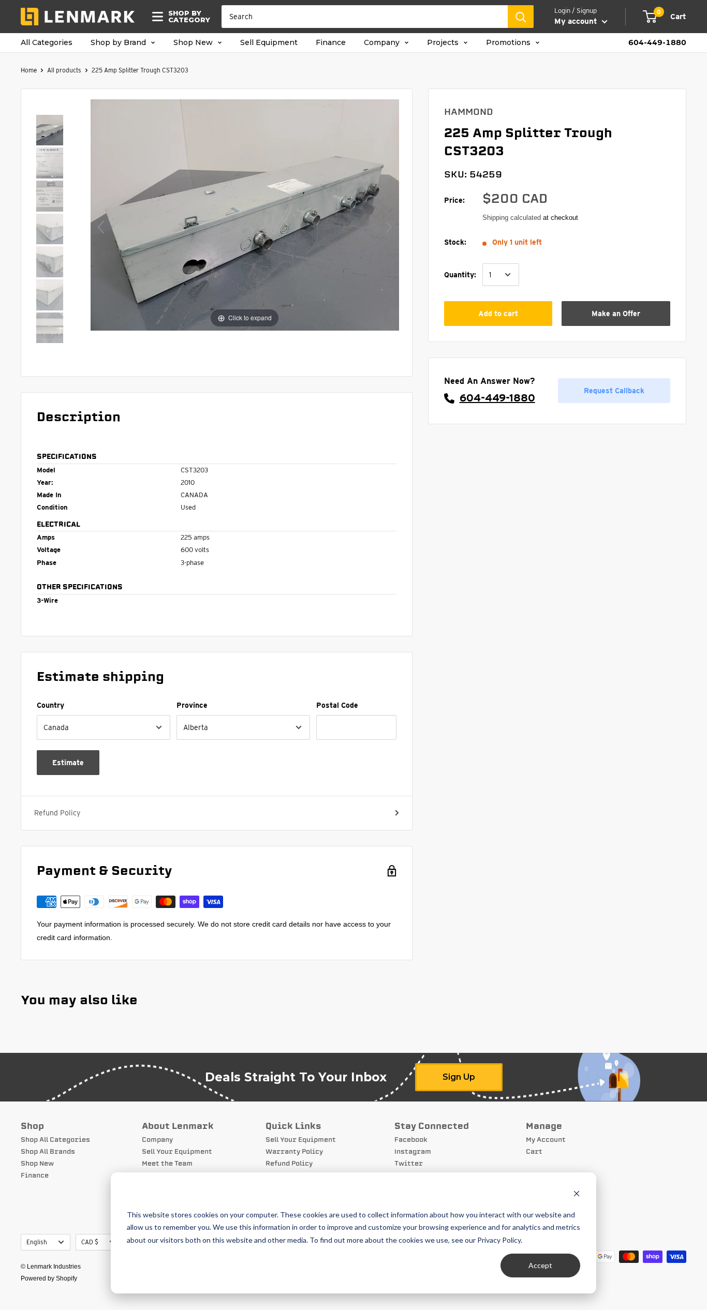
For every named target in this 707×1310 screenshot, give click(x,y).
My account (576, 21)
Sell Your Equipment (177, 1151)
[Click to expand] (245, 214)
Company (383, 42)
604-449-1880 (657, 42)
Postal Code (337, 705)
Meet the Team (167, 1163)
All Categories (46, 42)
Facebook (411, 1139)
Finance (331, 42)
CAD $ (89, 1242)
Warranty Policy (294, 1151)
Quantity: (460, 275)
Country (50, 705)
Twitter (408, 1163)
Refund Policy (57, 813)
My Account (546, 1139)
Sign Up (459, 1077)
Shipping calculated (511, 217)
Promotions (509, 42)
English (36, 1242)
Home (29, 70)
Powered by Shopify (49, 1278)
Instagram (412, 1151)
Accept (540, 1265)
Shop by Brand (119, 42)
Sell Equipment (269, 42)
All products (64, 70)
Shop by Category (186, 16)
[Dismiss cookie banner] (576, 1194)
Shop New (194, 42)
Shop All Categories (55, 1139)
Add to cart (498, 313)
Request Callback (614, 390)
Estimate (68, 762)
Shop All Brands (48, 1151)
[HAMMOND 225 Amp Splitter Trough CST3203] (49, 131)
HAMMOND (468, 112)
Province (192, 705)
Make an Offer (616, 313)
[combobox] (365, 16)
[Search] (521, 16)
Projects (444, 42)
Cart (534, 1151)
